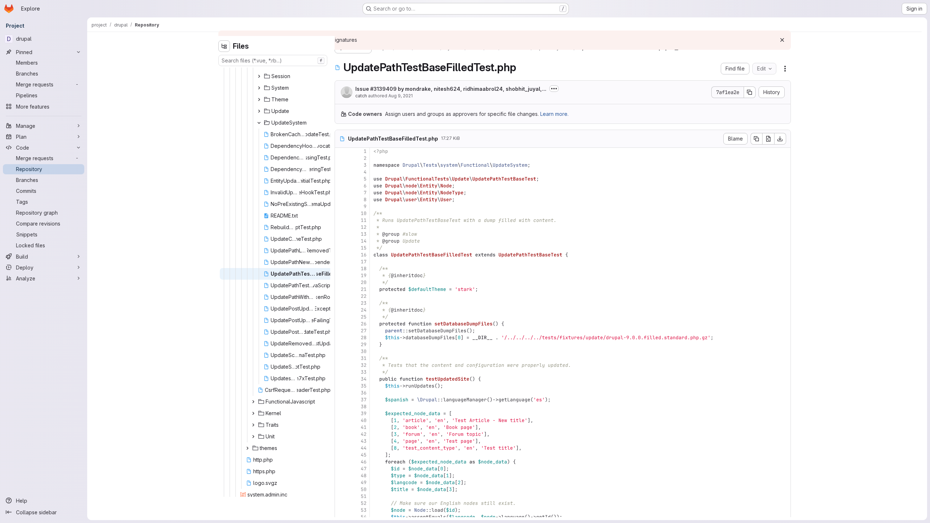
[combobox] (272, 60)
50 (364, 489)
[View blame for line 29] (341, 344)
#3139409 (383, 89)
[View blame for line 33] (341, 372)
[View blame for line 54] (341, 517)
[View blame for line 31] (341, 358)
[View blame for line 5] (341, 178)
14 (364, 241)
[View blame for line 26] (341, 323)
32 (364, 365)
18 (364, 268)
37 (364, 400)
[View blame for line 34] (341, 379)
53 (364, 510)
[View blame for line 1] (341, 151)
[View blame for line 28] (341, 337)
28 (364, 338)
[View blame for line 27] (341, 330)
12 (364, 227)
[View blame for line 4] (341, 172)
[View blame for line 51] (341, 496)
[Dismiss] (782, 40)
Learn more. (554, 114)
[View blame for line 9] (341, 206)
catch (361, 95)
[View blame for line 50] (341, 489)
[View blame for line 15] (341, 247)
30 (364, 351)
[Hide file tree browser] (224, 46)
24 (364, 310)
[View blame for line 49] (341, 482)
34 (364, 379)
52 (364, 503)
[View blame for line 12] (341, 227)
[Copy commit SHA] (750, 92)
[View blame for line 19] (341, 275)
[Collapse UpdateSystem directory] (259, 122)
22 (364, 296)
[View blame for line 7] (341, 192)
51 (364, 496)
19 (364, 275)
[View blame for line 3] (341, 165)
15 (364, 248)
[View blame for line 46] (341, 461)
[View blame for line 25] (341, 316)
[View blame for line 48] (341, 475)
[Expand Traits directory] (253, 425)
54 (364, 517)
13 (364, 234)
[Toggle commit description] (554, 88)
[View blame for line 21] (341, 289)
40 (364, 420)
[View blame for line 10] (341, 213)
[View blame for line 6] (341, 185)
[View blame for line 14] (341, 241)
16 (364, 255)
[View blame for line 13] (341, 234)
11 (364, 220)
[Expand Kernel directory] (253, 413)
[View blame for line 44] (341, 448)
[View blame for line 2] (341, 158)
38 (364, 407)
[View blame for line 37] (341, 399)
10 (364, 213)
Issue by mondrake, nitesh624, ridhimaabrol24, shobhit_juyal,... (450, 89)
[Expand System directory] (259, 88)
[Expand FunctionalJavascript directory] (253, 401)
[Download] (780, 139)
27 (364, 331)
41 (364, 427)
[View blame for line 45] (341, 454)
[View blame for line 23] (341, 303)
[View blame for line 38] (341, 406)
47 (364, 469)
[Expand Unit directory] (253, 436)
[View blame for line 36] (341, 392)
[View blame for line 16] (341, 254)
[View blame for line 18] (341, 268)
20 (364, 282)
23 (364, 303)
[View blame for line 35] (341, 385)
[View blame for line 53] (341, 510)
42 (364, 434)
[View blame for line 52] (341, 503)
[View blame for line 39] (341, 413)
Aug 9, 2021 (400, 95)
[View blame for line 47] (341, 468)
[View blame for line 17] (341, 261)
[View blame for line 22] (341, 296)
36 (364, 393)
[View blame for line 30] (341, 351)
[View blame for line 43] (341, 441)
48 (364, 476)
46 (364, 462)
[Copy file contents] (756, 139)
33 (364, 372)
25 (364, 317)
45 (364, 455)
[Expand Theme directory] (259, 99)
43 (364, 441)
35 (364, 386)
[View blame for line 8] (341, 199)
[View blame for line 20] (341, 282)
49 (364, 482)
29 (364, 344)
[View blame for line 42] (341, 434)
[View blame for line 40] (341, 420)
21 (364, 289)
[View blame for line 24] (341, 310)
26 (364, 324)
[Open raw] (768, 139)
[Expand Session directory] (259, 76)
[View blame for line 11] (341, 220)
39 (364, 413)
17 (364, 262)
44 (364, 448)
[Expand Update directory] (259, 111)
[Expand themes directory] (247, 448)
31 (364, 358)
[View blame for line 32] (341, 365)
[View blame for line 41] (341, 427)
